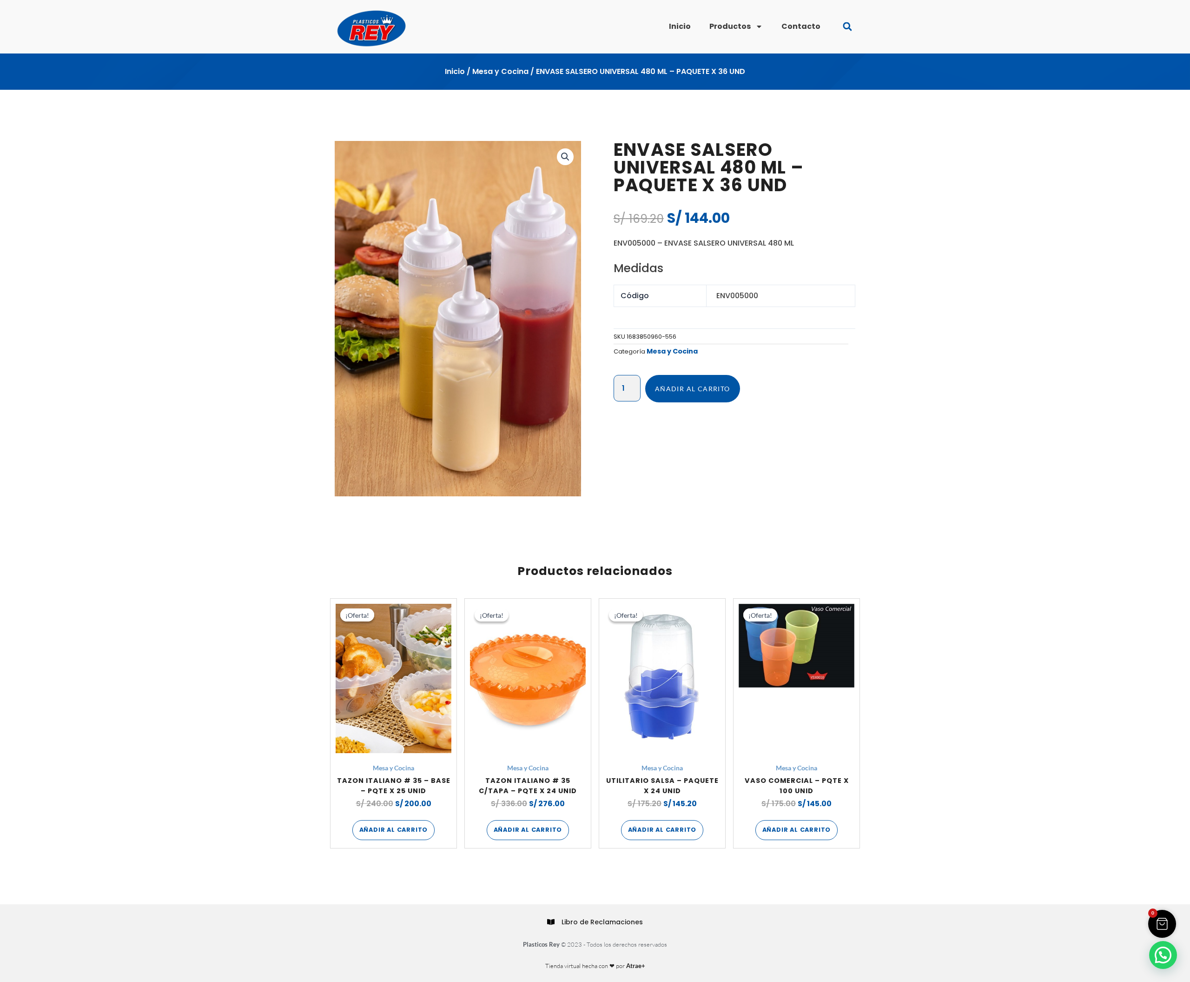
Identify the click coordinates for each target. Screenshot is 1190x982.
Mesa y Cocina (500, 71)
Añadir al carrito (692, 389)
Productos (730, 26)
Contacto (800, 26)
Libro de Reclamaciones (602, 922)
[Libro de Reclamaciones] (551, 922)
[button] (847, 27)
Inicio (680, 26)
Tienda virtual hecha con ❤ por (595, 965)
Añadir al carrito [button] (393, 830)
